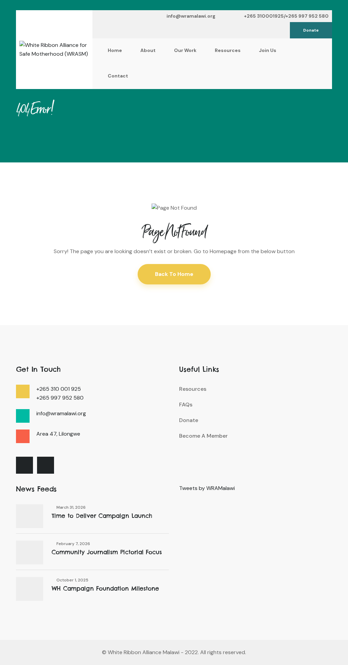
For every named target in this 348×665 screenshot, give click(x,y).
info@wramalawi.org (191, 16)
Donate (311, 30)
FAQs (185, 404)
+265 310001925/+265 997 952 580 (286, 16)
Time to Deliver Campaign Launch (102, 516)
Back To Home (174, 274)
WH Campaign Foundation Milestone (105, 588)
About (148, 50)
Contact (118, 76)
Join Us (267, 50)
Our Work (185, 50)
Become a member (203, 435)
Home (115, 50)
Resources (228, 50)
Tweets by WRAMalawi (207, 488)
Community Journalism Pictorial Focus (107, 552)
